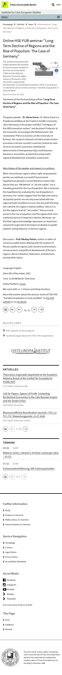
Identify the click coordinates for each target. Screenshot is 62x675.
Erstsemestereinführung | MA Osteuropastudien (29, 468)
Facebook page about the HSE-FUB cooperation (29, 335)
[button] (5, 429)
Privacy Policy (11, 556)
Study (7, 510)
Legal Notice (10, 552)
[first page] (12, 310)
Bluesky (10, 594)
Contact (8, 547)
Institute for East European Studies (21, 12)
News (30, 24)
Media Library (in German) (17, 519)
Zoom (23, 283)
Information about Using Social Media (17, 605)
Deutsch (8, 629)
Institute (20, 24)
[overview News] (5, 310)
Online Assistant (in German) (18, 524)
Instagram (11, 584)
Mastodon (11, 598)
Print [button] (7, 619)
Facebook (21, 301)
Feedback (9, 624)
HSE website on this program (20, 330)
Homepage (8, 24)
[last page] (41, 310)
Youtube (10, 589)
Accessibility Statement (15, 561)
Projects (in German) (14, 515)
